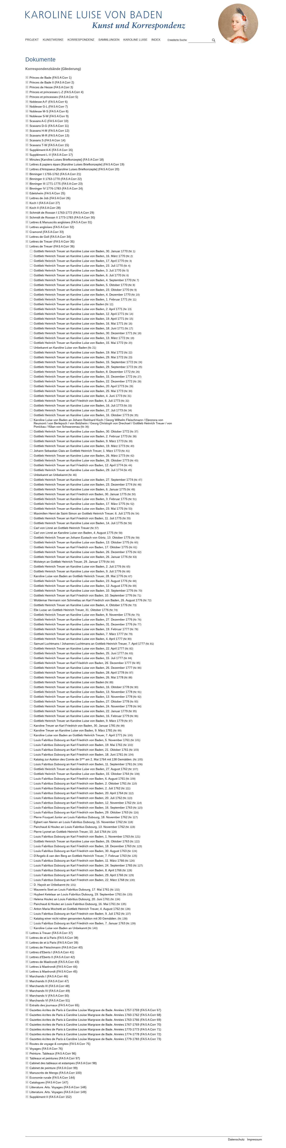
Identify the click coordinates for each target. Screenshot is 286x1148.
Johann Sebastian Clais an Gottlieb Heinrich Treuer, (77, 450)
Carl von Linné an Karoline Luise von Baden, (73, 532)
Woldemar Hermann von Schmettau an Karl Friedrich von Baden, (88, 600)
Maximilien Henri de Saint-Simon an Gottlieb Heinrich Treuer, (82, 513)
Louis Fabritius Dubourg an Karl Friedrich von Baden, (82, 740)
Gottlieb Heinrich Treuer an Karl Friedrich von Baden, (77, 400)
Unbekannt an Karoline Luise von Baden (60, 347)
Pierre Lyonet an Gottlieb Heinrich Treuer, (70, 831)
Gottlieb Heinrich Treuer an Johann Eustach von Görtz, (82, 537)
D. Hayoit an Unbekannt (49, 884)
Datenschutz (236, 1139)
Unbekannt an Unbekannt (51, 475)
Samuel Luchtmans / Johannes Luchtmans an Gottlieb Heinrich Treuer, (89, 643)
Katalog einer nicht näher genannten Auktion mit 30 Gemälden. (75, 918)
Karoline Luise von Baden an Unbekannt (60, 928)
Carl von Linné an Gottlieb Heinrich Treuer (62, 528)
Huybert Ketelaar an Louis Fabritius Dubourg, (78, 894)
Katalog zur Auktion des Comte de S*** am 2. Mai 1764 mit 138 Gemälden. (83, 759)
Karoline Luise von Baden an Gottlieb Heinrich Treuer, (78, 576)
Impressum (254, 1139)
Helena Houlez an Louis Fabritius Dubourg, (72, 899)
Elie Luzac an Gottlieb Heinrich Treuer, (71, 610)
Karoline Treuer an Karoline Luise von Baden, (73, 730)
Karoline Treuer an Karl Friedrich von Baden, (75, 725)
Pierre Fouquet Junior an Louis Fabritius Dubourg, (81, 817)
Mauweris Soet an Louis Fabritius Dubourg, (71, 889)
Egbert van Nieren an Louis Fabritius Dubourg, (78, 822)
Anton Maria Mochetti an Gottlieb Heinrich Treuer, (77, 908)
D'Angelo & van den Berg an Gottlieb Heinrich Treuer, (80, 855)
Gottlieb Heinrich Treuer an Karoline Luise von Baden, (81, 251)
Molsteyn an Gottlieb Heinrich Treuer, (70, 561)
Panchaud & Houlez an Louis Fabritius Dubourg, (79, 827)
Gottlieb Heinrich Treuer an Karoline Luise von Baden (69, 304)
